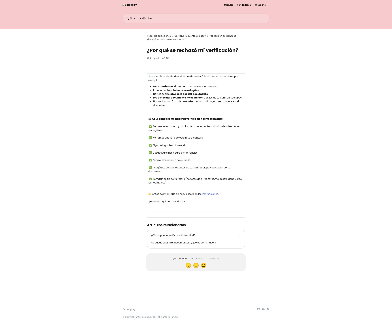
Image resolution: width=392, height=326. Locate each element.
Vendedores (244, 5)
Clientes (228, 5)
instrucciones (210, 194)
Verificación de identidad (222, 35)
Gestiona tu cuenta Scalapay (190, 35)
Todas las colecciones (159, 35)
